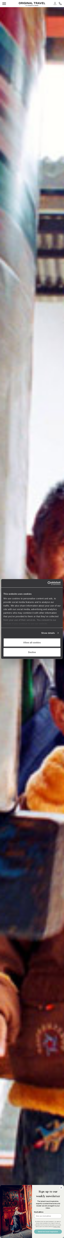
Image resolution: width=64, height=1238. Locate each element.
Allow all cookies (32, 642)
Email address (38, 1212)
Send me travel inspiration (48, 1231)
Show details (48, 633)
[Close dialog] (61, 1187)
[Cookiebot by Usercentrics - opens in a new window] (48, 583)
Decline (32, 652)
